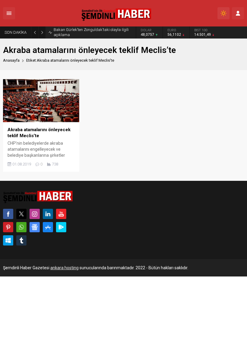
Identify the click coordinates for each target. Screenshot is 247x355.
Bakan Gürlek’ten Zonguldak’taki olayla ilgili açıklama (91, 32)
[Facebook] (8, 214)
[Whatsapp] (21, 227)
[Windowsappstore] (8, 240)
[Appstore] (48, 227)
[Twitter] (21, 214)
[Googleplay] (61, 227)
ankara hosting (64, 267)
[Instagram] (35, 214)
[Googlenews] (35, 227)
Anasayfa (11, 60)
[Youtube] (61, 214)
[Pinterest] (8, 227)
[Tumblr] (21, 240)
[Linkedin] (48, 214)
